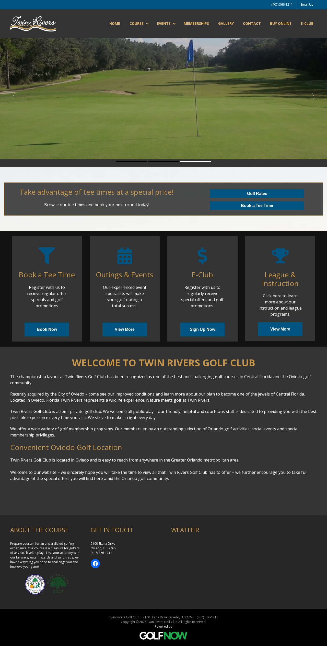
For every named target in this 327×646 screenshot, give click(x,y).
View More (125, 329)
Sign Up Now (202, 329)
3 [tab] (195, 161)
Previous (11, 95)
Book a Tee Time (257, 205)
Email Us (307, 4)
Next (315, 95)
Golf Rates (257, 193)
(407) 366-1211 (282, 4)
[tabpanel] (163, 95)
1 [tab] (131, 161)
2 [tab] (163, 161)
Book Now (47, 329)
